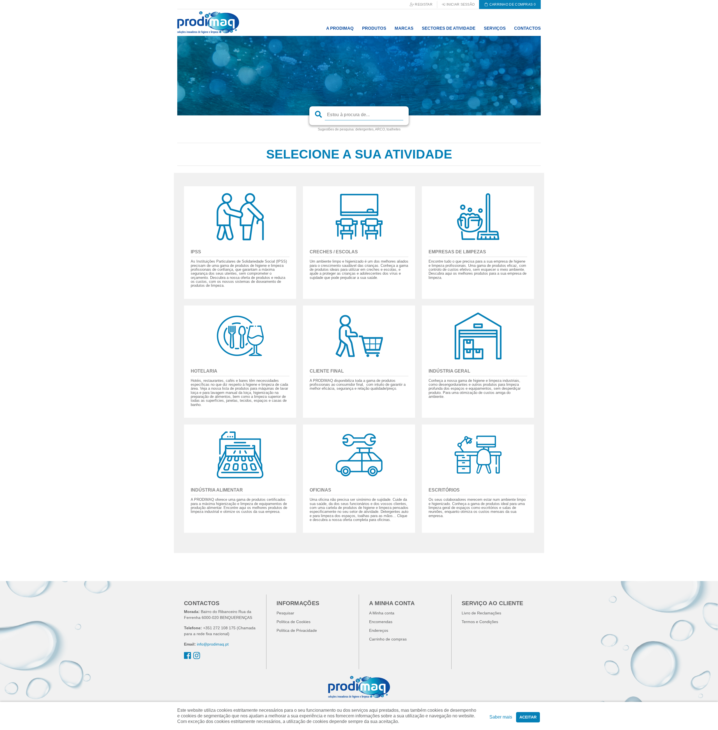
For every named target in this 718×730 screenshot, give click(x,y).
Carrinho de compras (388, 639)
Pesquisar (285, 613)
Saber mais (500, 717)
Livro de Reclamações (481, 613)
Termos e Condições (480, 621)
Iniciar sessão (460, 4)
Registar (423, 4)
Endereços (378, 630)
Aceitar (528, 717)
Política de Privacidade (297, 630)
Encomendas (380, 621)
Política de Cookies (293, 621)
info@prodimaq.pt (213, 644)
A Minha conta (381, 613)
